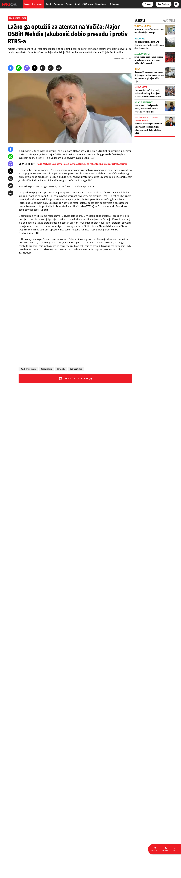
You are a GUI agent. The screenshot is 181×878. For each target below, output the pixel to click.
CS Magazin (87, 4)
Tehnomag (114, 4)
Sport (77, 4)
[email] (43, 68)
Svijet (48, 4)
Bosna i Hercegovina (33, 4)
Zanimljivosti (101, 4)
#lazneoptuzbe (76, 369)
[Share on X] (34, 68)
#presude (61, 369)
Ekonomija (58, 4)
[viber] (27, 68)
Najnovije (154, 850)
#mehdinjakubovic (28, 369)
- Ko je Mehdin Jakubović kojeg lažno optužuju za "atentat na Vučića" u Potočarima (81, 163)
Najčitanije (165, 850)
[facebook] (11, 68)
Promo (69, 4)
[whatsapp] (19, 68)
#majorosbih (46, 369)
